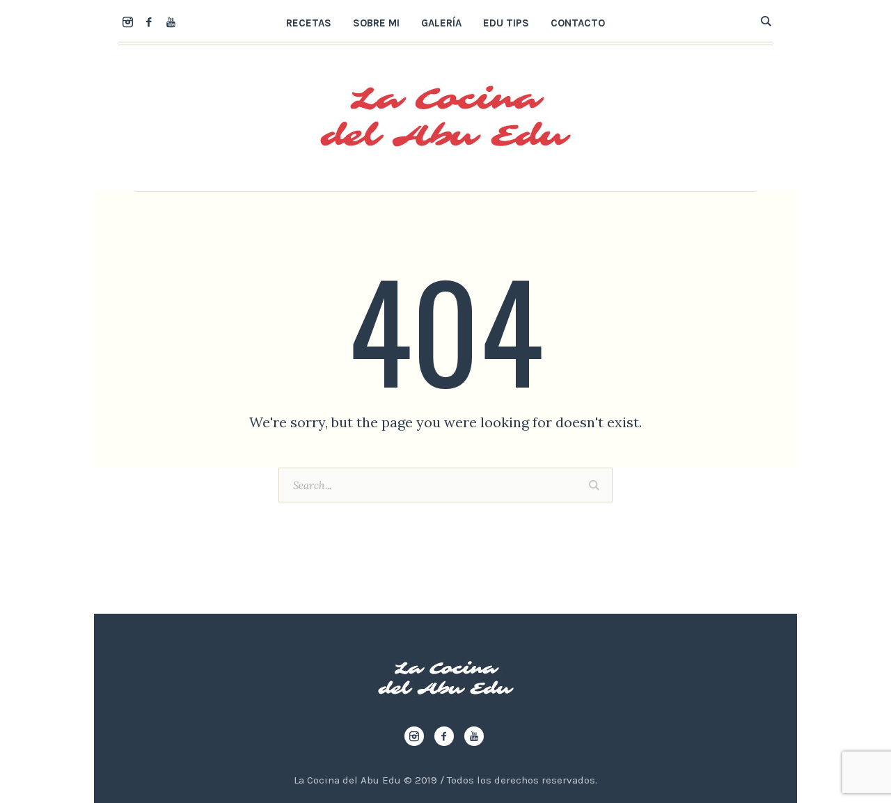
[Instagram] (127, 22)
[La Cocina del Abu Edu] (446, 678)
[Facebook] (149, 22)
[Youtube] (170, 22)
